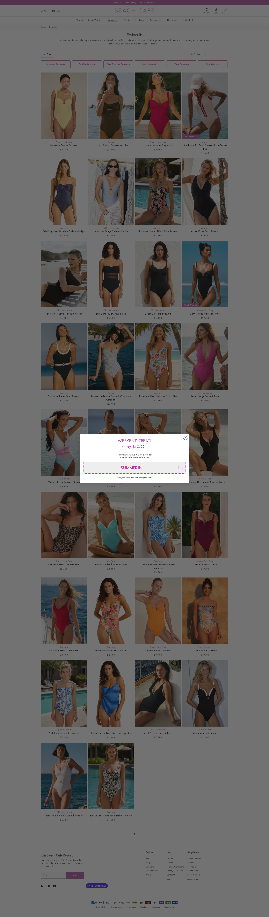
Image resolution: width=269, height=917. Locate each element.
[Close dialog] (185, 437)
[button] (134, 468)
